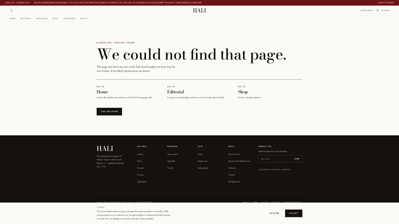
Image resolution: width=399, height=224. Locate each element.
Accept (293, 213)
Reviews (140, 174)
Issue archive (172, 154)
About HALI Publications (239, 161)
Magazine (41, 18)
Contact (231, 174)
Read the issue (386, 3)
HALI (199, 10)
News (139, 161)
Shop (55, 18)
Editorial (25, 18)
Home (12, 18)
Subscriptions (203, 167)
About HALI (234, 154)
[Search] (11, 10)
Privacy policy (146, 218)
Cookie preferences (292, 202)
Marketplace (142, 181)
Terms (255, 202)
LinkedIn (285, 169)
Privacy (246, 202)
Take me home (109, 111)
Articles (140, 154)
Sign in (386, 10)
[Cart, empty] (377, 10)
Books (200, 154)
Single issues (203, 161)
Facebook (275, 169)
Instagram (263, 169)
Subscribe (367, 10)
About (84, 18)
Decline (274, 213)
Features (140, 167)
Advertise (232, 167)
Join (296, 159)
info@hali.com (234, 181)
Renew (170, 167)
